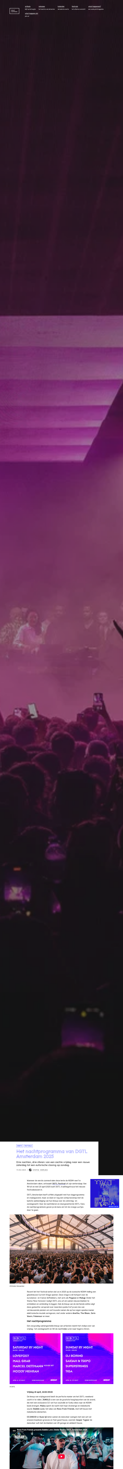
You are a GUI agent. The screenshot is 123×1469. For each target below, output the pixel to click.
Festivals (28, 1146)
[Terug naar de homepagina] (14, 11)
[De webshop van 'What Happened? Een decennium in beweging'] (104, 1193)
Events (19, 1146)
